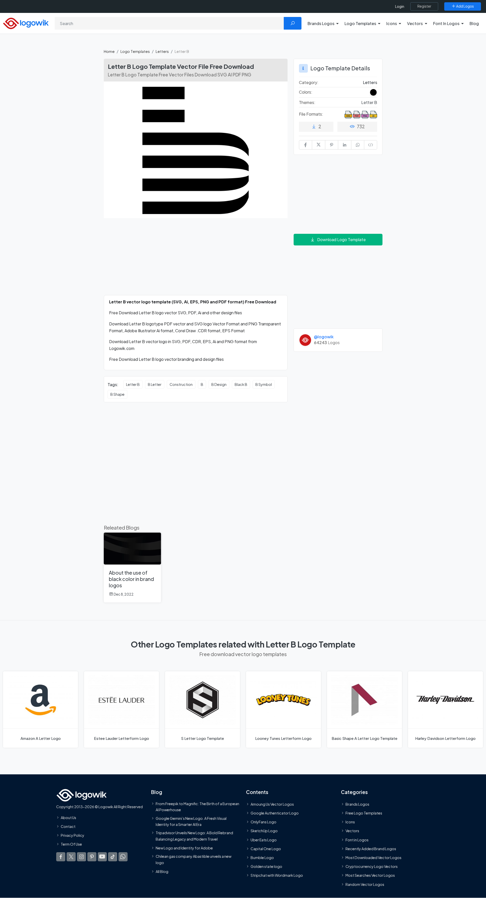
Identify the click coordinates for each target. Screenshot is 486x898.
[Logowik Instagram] (81, 856)
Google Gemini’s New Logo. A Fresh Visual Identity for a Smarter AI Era (191, 821)
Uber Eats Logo (264, 840)
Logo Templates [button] (360, 23)
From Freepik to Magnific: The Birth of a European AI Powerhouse (197, 806)
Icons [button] (391, 23)
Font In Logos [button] (446, 23)
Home (109, 51)
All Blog (162, 871)
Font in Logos (357, 840)
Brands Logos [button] (321, 23)
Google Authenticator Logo (275, 813)
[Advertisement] (196, 259)
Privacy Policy (72, 835)
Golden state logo (266, 866)
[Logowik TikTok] (112, 856)
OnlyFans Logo (263, 822)
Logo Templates (135, 51)
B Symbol (263, 384)
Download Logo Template (341, 239)
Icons (350, 822)
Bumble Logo (262, 857)
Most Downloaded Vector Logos (373, 857)
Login (399, 6)
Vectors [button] (415, 23)
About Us (68, 817)
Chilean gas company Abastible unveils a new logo (193, 859)
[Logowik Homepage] (26, 22)
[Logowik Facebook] (60, 856)
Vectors (352, 831)
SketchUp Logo (264, 831)
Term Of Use (71, 844)
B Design (219, 384)
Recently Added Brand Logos (371, 848)
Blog (474, 23)
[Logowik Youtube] (102, 856)
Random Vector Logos (365, 884)
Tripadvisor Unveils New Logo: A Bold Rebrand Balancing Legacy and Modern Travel (194, 835)
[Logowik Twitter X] (71, 856)
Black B (241, 384)
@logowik (324, 336)
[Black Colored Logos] (373, 92)
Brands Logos (357, 804)
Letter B (133, 384)
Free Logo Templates (364, 813)
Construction (181, 384)
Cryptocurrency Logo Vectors (372, 866)
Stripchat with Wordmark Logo (277, 875)
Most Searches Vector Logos (370, 875)
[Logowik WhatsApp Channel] (123, 856)
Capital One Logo (266, 848)
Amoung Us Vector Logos (272, 804)
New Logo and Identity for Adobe (184, 848)
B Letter (154, 384)
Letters (162, 51)
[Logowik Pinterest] (91, 856)
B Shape (117, 394)
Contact (68, 826)
